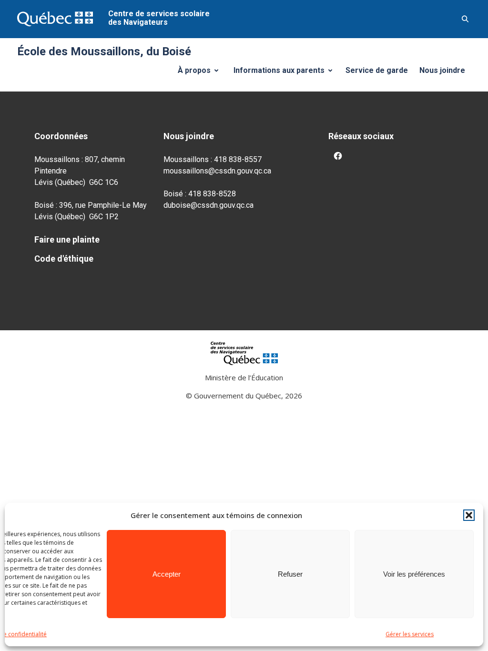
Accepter (166, 574)
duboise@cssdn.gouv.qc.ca (208, 205)
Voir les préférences (414, 574)
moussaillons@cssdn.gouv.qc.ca (217, 170)
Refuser (290, 574)
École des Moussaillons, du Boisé (104, 51)
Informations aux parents (285, 73)
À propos (201, 73)
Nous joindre (442, 70)
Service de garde (377, 70)
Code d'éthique (63, 259)
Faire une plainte (67, 239)
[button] (469, 515)
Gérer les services (410, 634)
